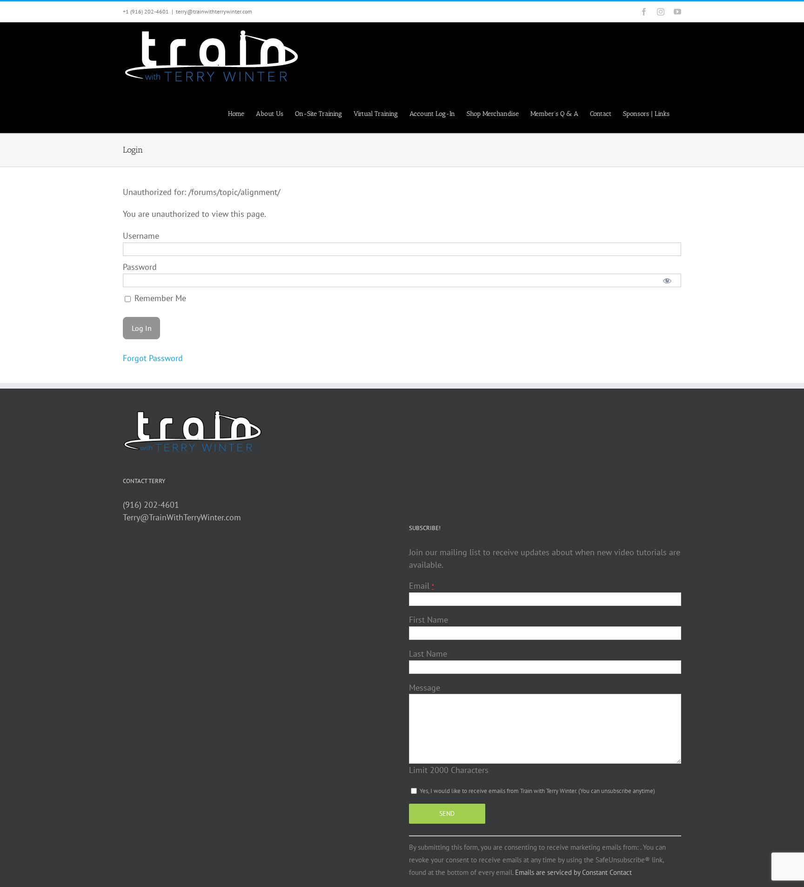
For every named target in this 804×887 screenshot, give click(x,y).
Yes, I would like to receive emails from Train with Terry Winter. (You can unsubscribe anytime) (536, 791)
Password (140, 267)
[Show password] (667, 280)
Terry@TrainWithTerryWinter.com (182, 517)
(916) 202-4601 (151, 504)
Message (424, 687)
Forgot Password (153, 358)
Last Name (428, 653)
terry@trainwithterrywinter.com (214, 11)
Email (421, 585)
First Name (428, 619)
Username (141, 235)
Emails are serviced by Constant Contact (573, 872)
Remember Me (159, 298)
